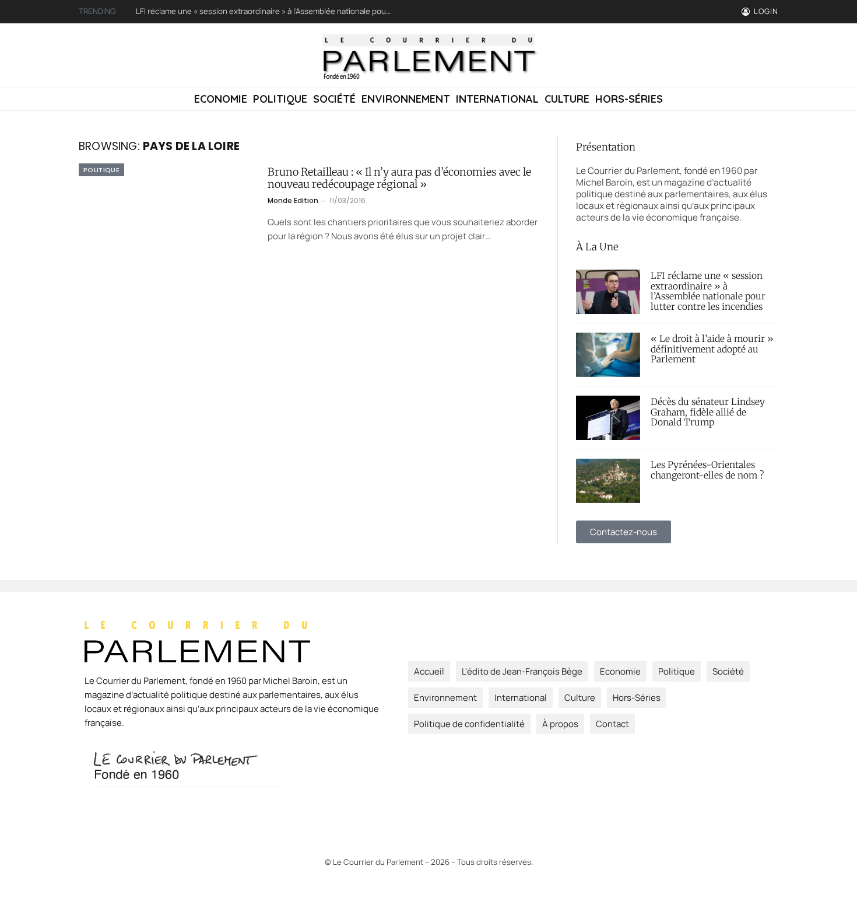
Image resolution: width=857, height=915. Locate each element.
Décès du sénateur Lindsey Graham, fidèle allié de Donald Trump (708, 412)
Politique (280, 99)
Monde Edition (293, 200)
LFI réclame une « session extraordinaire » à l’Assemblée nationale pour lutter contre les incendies (267, 11)
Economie (220, 99)
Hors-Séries (629, 99)
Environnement (405, 99)
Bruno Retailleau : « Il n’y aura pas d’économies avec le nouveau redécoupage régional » (399, 178)
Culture (567, 99)
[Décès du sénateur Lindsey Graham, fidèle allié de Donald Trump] (608, 418)
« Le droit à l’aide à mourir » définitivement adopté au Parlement (712, 349)
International (497, 99)
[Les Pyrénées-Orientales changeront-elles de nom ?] (608, 481)
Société (334, 99)
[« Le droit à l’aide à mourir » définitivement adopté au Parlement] (608, 355)
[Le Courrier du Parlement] (429, 55)
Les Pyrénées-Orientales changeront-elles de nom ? (707, 470)
